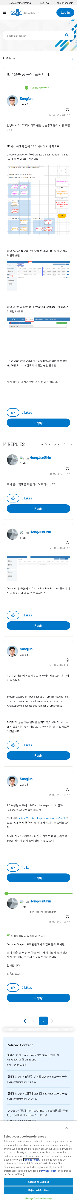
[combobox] (38, 35)
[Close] (66, 1128)
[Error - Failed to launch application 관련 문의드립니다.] (71, 444)
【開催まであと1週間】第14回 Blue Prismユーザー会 (37, 1076)
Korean (12, 1064)
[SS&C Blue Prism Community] (24, 12)
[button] (13, 412)
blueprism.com (65, 2)
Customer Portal (21, 2)
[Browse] (6, 12)
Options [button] (71, 58)
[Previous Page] (25, 1021)
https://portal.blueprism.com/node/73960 (43, 818)
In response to (44, 911)
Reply (38, 423)
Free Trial (44, 2)
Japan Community (18, 1081)
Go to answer (39, 88)
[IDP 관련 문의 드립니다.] (64, 444)
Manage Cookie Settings (38, 1198)
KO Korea (10, 58)
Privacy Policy (48, 1170)
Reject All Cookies (38, 1190)
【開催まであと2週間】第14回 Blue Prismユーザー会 (37, 1093)
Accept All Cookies (38, 1181)
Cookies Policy (31, 1159)
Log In (65, 12)
